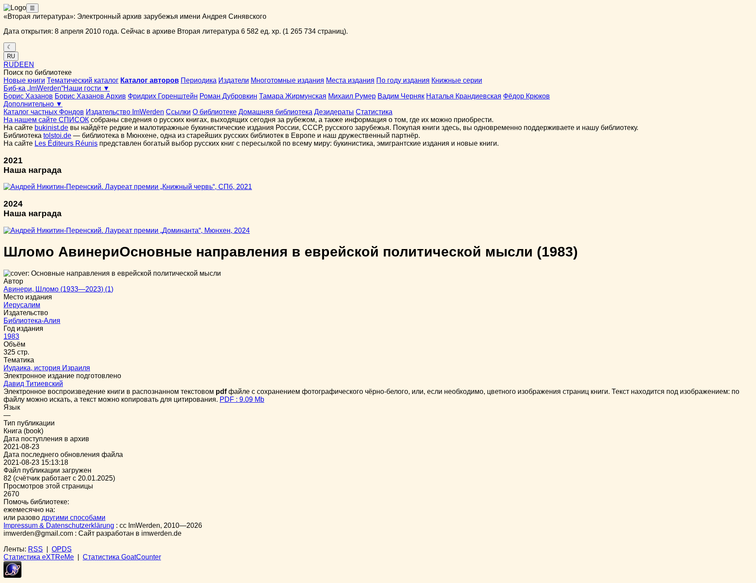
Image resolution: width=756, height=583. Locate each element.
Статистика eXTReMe (39, 557)
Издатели (233, 80)
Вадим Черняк (401, 96)
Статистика (374, 112)
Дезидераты (334, 112)
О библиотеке (214, 112)
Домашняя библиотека (275, 112)
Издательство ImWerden (125, 112)
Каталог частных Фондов (44, 112)
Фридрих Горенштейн (163, 96)
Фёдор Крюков (526, 96)
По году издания (403, 80)
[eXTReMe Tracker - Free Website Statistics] (12, 575)
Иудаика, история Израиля (47, 368)
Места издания (350, 80)
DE (19, 64)
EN (29, 64)
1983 (11, 336)
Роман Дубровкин (228, 96)
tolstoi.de (57, 135)
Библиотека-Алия (32, 320)
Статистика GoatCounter (122, 557)
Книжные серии (456, 80)
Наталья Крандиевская (463, 96)
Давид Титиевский (33, 383)
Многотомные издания (287, 80)
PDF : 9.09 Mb (242, 399)
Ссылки (178, 112)
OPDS (62, 549)
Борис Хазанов (28, 96)
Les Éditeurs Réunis (66, 143)
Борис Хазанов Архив (90, 96)
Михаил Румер (352, 96)
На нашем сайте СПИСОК (46, 119)
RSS (35, 549)
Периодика (199, 80)
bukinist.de (51, 127)
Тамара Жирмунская (292, 96)
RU (11, 56)
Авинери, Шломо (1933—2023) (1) (58, 289)
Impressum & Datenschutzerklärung (59, 525)
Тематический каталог (83, 80)
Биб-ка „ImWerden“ (33, 88)
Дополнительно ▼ (33, 104)
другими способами (73, 517)
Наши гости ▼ (86, 88)
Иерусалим (22, 305)
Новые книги (24, 80)
